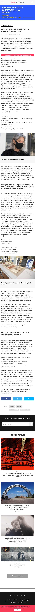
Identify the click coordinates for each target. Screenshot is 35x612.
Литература (12, 406)
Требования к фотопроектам (12, 600)
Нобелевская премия (14, 409)
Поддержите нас (22, 602)
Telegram (22, 55)
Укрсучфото (13, 602)
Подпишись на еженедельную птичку (17, 418)
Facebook (16, 55)
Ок (17, 609)
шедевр (27, 409)
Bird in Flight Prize (26, 600)
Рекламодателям (24, 599)
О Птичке (8, 599)
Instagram (28, 55)
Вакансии (15, 599)
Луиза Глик (19, 406)
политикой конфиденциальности (21, 607)
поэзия (22, 409)
